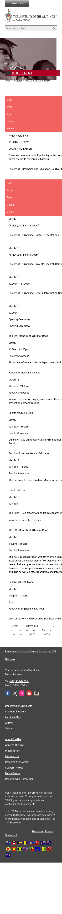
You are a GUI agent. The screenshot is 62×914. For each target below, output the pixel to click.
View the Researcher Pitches (25, 520)
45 (34, 630)
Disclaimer (38, 831)
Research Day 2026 (38, 80)
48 (14, 634)
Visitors (9, 728)
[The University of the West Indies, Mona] (31, 15)
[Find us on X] (15, 694)
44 (27, 630)
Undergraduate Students (18, 706)
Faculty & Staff (13, 717)
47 (51, 630)
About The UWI (13, 739)
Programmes (12, 750)
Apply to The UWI (14, 745)
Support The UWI (14, 767)
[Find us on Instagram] (36, 694)
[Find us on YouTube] (29, 694)
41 (54, 626)
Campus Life (12, 756)
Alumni (9, 723)
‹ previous (32, 626)
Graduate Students (15, 711)
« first (14, 626)
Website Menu (22, 73)
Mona (18, 80)
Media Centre (12, 773)
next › (32, 634)
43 (20, 630)
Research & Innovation (17, 762)
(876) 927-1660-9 (19, 681)
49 (21, 634)
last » (47, 634)
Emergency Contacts (16, 651)
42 (13, 630)
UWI (8, 80)
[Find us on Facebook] (7, 694)
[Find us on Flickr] (21, 694)
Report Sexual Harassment (19, 779)
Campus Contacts (39, 651)
